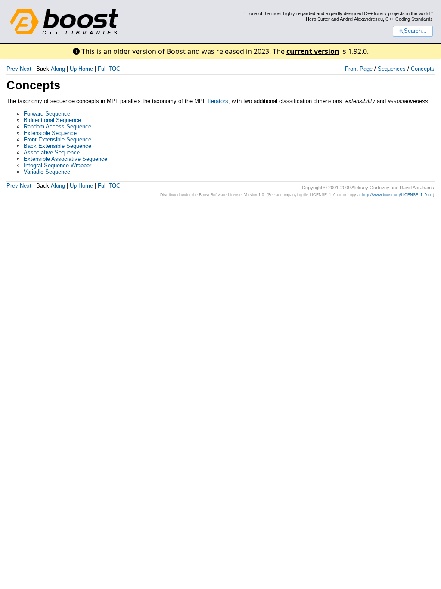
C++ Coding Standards (409, 19)
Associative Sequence (52, 152)
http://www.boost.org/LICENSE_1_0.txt (397, 195)
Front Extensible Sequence (57, 139)
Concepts (423, 69)
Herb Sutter (318, 19)
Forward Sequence (47, 113)
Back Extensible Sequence (57, 146)
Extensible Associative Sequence (65, 159)
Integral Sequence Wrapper (57, 165)
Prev (12, 69)
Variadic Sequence (47, 172)
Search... (415, 31)
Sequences (392, 69)
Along (58, 69)
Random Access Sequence (57, 126)
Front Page (359, 69)
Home (85, 69)
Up (73, 69)
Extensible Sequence (50, 133)
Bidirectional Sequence (52, 120)
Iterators (218, 101)
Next (25, 69)
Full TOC (109, 69)
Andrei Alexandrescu (361, 19)
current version (312, 51)
